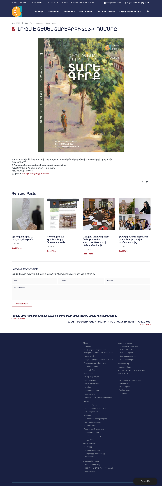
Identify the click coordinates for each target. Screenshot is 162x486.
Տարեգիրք (88, 447)
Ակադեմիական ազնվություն (95, 408)
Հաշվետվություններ (92, 384)
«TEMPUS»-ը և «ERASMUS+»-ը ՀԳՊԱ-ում (98, 468)
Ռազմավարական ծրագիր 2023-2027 (98, 359)
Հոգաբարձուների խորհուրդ (95, 363)
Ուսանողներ (123, 364)
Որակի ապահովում (91, 377)
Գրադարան (125, 387)
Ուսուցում (86, 401)
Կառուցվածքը (89, 370)
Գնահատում (88, 415)
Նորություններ (37, 23)
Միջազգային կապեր (91, 461)
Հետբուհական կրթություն (94, 429)
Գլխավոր (86, 343)
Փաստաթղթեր (89, 394)
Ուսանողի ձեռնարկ (91, 432)
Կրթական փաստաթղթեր (94, 436)
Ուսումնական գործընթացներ (95, 419)
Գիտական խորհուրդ (92, 366)
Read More (16, 248)
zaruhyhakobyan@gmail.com (35, 174)
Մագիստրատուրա (128, 356)
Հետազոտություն (89, 443)
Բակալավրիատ (126, 353)
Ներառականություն (92, 412)
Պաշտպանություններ (92, 422)
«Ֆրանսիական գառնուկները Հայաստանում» (56, 239)
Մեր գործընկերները (92, 464)
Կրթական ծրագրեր (92, 405)
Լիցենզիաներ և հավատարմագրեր (98, 397)
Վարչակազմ (89, 373)
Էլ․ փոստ (123, 393)
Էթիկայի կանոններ (91, 390)
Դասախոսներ (124, 367)
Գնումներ (87, 387)
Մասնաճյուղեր (90, 380)
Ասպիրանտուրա (127, 360)
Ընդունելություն (125, 343)
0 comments (51, 23)
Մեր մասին (87, 346)
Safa (26, 23)
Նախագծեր (125, 390)
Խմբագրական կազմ (93, 450)
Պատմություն (89, 356)
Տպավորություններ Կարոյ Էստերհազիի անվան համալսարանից (133, 239)
